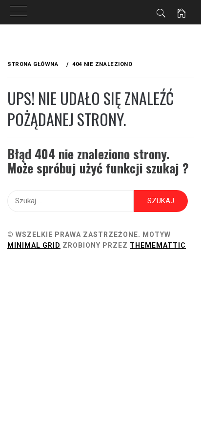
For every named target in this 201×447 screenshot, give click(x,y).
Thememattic (158, 245)
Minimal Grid (33, 245)
